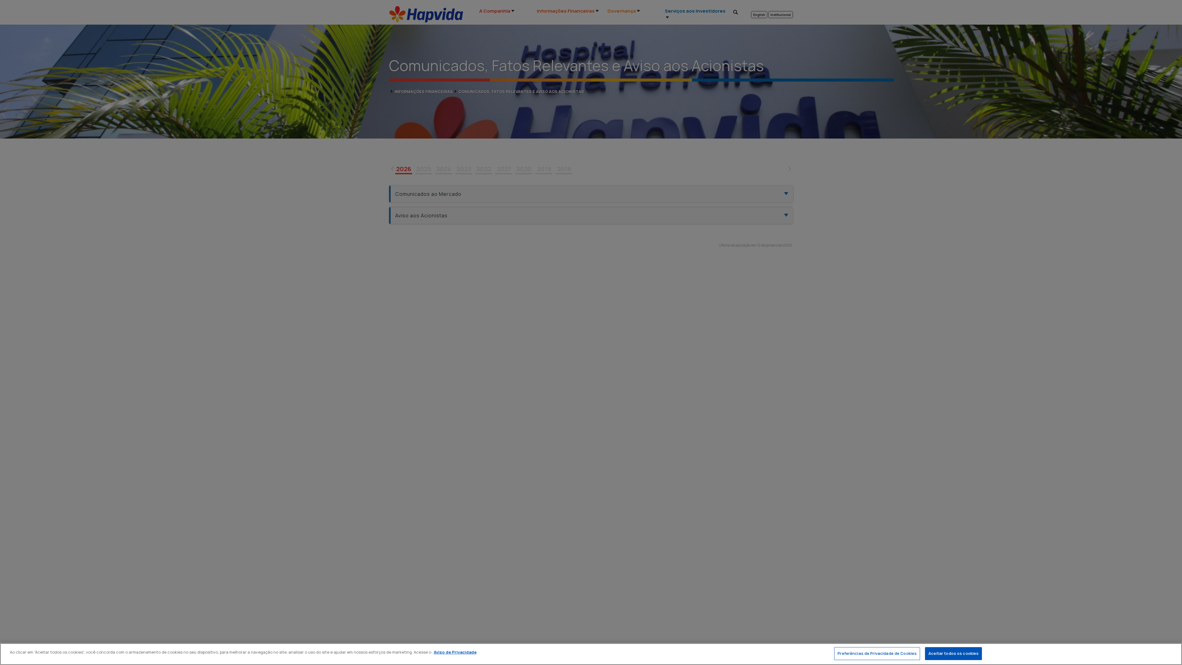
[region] (591, 654)
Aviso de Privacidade (455, 652)
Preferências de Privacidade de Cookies (877, 653)
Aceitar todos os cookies (953, 653)
